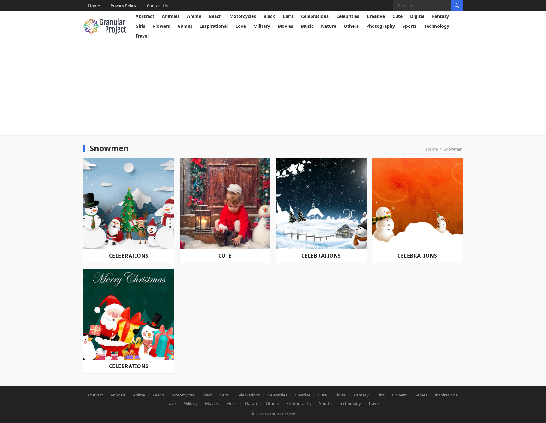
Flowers (161, 26)
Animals (170, 16)
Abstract (145, 16)
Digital (417, 16)
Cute (397, 16)
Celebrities (347, 16)
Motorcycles (242, 16)
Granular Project (280, 414)
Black (269, 16)
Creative (376, 16)
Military (261, 26)
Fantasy (440, 16)
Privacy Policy (123, 6)
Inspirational (214, 26)
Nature (328, 26)
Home (94, 6)
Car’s (288, 16)
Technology (436, 26)
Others (351, 26)
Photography (380, 26)
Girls (140, 26)
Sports (410, 26)
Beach (215, 16)
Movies (285, 26)
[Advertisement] (273, 88)
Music (307, 26)
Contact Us (157, 6)
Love (240, 26)
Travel (142, 36)
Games (185, 26)
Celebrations (315, 16)
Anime (194, 16)
